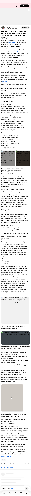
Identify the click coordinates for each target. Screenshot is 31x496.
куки (12, 488)
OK (26, 488)
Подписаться (25, 27)
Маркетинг (8, 28)
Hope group (9, 27)
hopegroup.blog (6, 456)
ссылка (4, 81)
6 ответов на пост (7, 467)
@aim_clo (16, 51)
